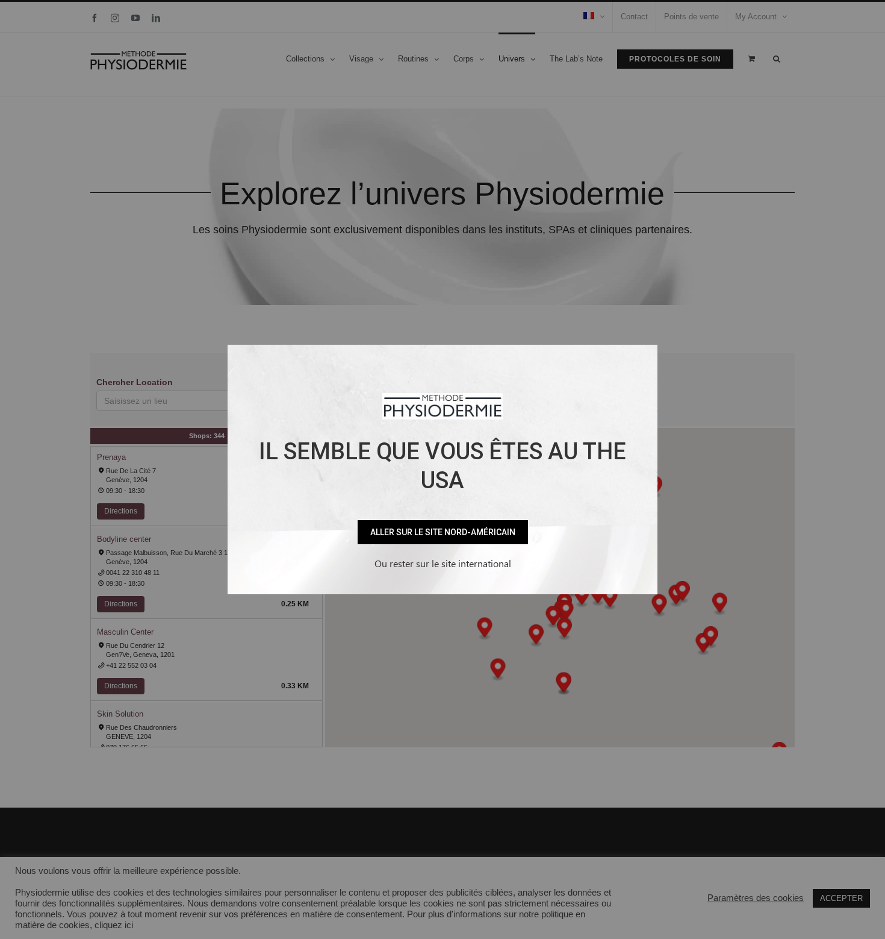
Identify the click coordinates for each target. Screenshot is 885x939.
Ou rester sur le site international (442, 563)
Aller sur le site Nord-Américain (442, 532)
